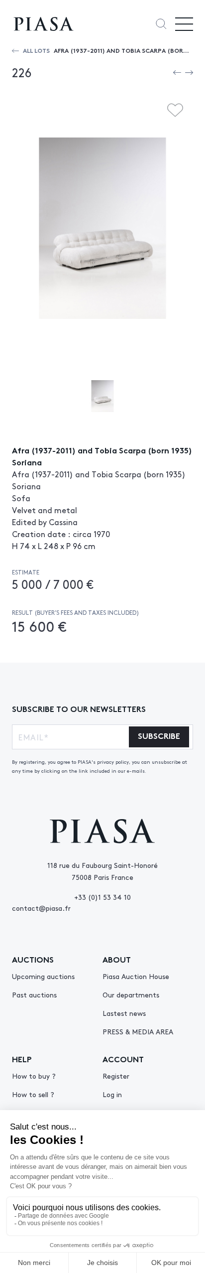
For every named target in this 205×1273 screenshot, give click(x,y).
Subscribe (159, 735)
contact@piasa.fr (41, 908)
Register (115, 1076)
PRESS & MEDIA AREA (137, 1031)
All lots (36, 50)
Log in (112, 1094)
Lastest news (124, 1013)
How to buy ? (34, 1076)
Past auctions (34, 994)
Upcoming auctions (43, 976)
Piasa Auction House (135, 976)
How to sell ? (33, 1094)
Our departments (130, 994)
